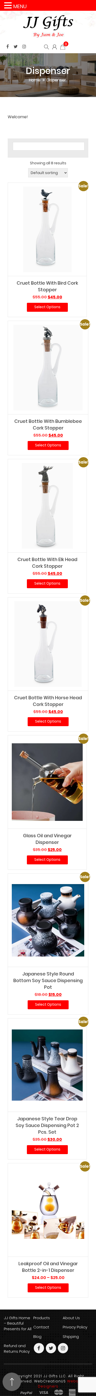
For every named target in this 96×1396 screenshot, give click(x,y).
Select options (47, 306)
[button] (8, 5)
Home (34, 80)
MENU (20, 6)
